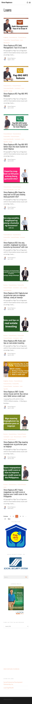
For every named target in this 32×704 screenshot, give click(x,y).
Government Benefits (9, 88)
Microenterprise (18, 436)
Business (6, 285)
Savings (10, 91)
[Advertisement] (16, 648)
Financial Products (15, 40)
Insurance (22, 237)
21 (5, 519)
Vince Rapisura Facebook (11, 669)
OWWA (24, 436)
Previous (6, 516)
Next (9, 519)
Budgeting (6, 37)
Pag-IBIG (6, 91)
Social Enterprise (7, 290)
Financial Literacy (22, 37)
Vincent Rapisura (12, 58)
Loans (21, 40)
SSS (19, 189)
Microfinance (7, 42)
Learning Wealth (9, 688)
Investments (18, 88)
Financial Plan (7, 40)
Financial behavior (13, 37)
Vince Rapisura (6, 2)
